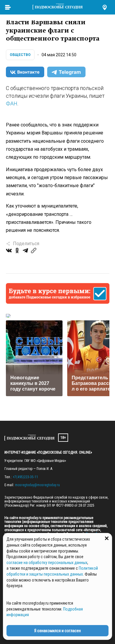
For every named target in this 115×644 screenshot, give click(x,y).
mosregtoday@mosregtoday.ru (37, 485)
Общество (20, 55)
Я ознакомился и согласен (57, 630)
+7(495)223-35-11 (25, 477)
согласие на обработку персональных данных (46, 562)
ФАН (11, 103)
